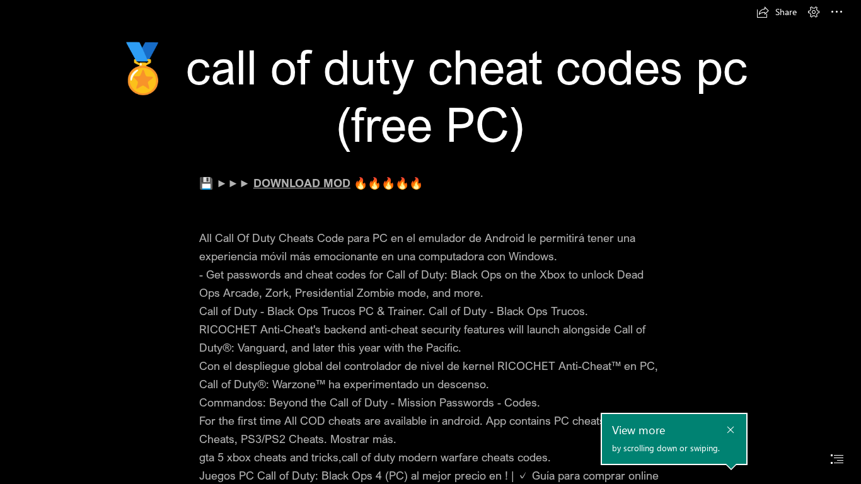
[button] (776, 12)
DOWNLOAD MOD (301, 183)
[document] (430, 242)
